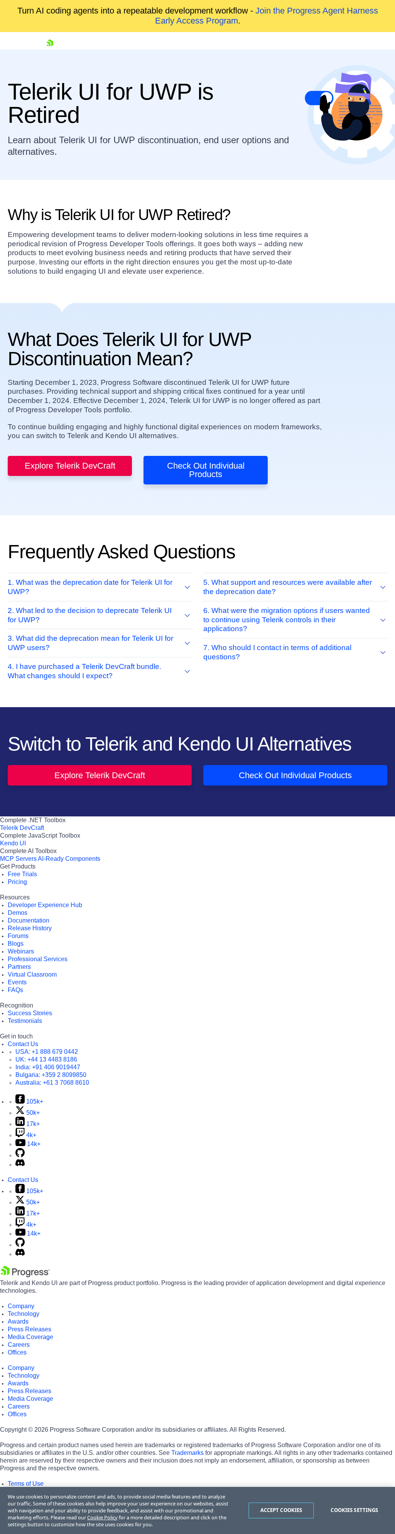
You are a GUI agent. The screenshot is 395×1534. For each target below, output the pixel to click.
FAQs (15, 990)
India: (47, 1067)
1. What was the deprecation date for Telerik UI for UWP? (90, 587)
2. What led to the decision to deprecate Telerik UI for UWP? (90, 615)
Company (21, 1306)
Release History (30, 928)
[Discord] (20, 1164)
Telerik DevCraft (22, 828)
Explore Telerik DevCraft (70, 466)
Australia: (52, 1082)
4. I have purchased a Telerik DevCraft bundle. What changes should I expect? (84, 671)
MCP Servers (18, 858)
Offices (17, 1352)
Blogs (16, 943)
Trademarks (187, 1452)
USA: (46, 1051)
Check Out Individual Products (206, 470)
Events (17, 982)
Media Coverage (30, 1337)
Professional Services (38, 959)
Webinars (21, 951)
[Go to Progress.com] (25, 1275)
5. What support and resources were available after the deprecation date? (287, 587)
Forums (18, 936)
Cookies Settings (354, 1510)
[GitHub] (20, 1155)
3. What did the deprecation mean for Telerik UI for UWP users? (90, 643)
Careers (19, 1344)
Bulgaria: (50, 1075)
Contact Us (23, 1044)
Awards (18, 1321)
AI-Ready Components (69, 858)
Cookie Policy (102, 1517)
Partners (19, 966)
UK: (46, 1059)
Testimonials (25, 1021)
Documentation (28, 920)
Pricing (17, 882)
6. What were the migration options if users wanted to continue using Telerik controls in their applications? (286, 619)
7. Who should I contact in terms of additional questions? (277, 652)
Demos (17, 912)
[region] (197, 1510)
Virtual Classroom (32, 974)
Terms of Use (26, 1483)
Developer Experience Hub (45, 905)
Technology (23, 1314)
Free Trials (22, 874)
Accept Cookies (281, 1510)
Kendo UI (13, 843)
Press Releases (29, 1329)
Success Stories (30, 1013)
